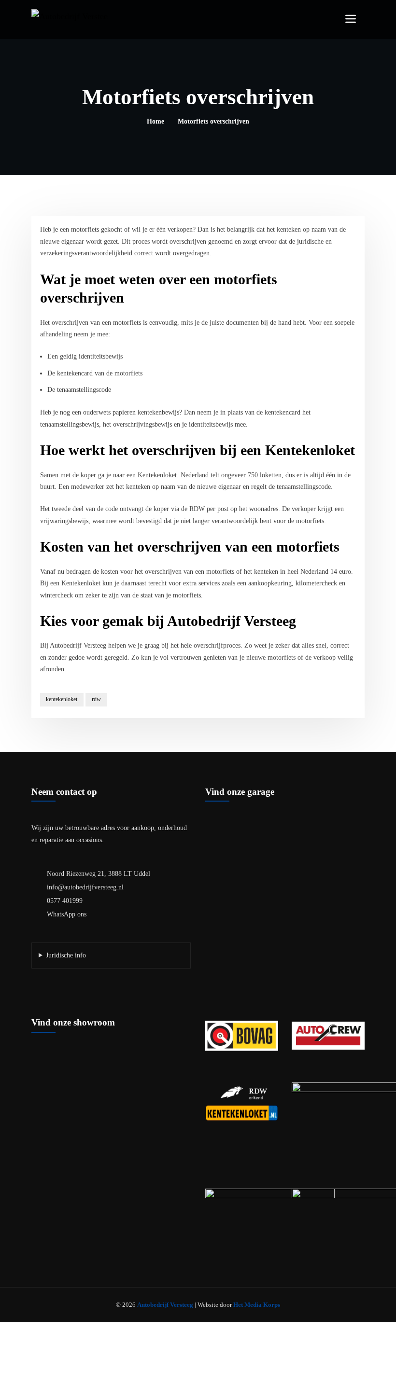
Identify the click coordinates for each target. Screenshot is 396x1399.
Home (155, 121)
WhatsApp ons (66, 914)
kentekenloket (61, 699)
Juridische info (66, 955)
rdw (96, 699)
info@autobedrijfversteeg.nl (85, 887)
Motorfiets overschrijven (213, 121)
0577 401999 (65, 900)
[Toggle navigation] (351, 18)
